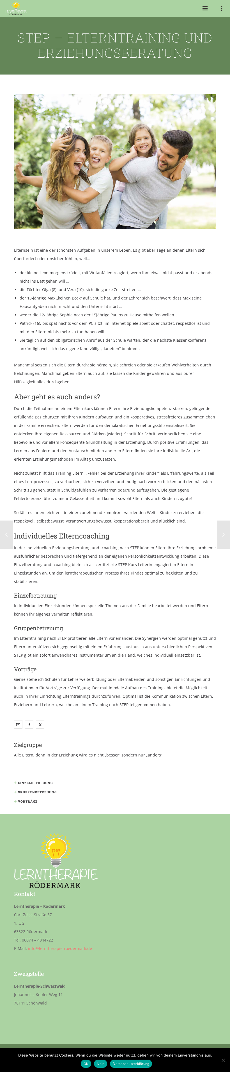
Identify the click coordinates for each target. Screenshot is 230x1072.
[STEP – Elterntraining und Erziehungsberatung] (18, 724)
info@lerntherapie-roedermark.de (60, 948)
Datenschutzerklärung (131, 1064)
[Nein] (223, 1060)
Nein (100, 1064)
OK (86, 1064)
